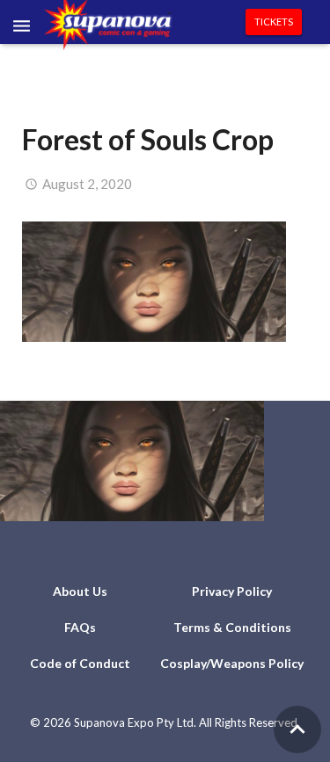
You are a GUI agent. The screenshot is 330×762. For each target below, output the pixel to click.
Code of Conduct (80, 663)
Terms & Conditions (232, 627)
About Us (80, 591)
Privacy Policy (232, 591)
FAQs (80, 627)
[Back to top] (297, 729)
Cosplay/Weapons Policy (232, 663)
